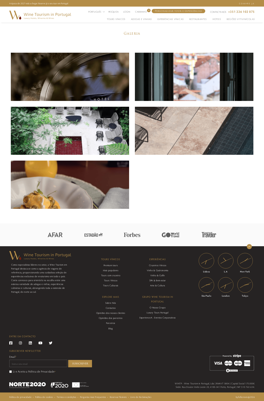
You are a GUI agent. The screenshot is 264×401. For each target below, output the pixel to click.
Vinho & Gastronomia (157, 270)
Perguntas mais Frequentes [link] (93, 396)
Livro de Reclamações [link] (140, 396)
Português (95, 11)
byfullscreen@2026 (245, 396)
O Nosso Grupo (157, 307)
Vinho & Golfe (157, 275)
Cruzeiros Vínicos (157, 265)
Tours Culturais (110, 285)
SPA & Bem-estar (157, 280)
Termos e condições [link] (66, 396)
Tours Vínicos (110, 280)
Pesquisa (113, 11)
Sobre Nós (110, 302)
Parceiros (110, 322)
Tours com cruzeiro (110, 275)
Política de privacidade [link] (20, 396)
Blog (110, 328)
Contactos (111, 307)
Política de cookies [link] (44, 396)
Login (126, 11)
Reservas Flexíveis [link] (118, 396)
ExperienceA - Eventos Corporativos (158, 317)
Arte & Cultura (157, 285)
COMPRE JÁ (247, 3)
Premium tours (111, 265)
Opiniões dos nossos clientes (110, 312)
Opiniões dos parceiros (110, 317)
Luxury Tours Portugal (157, 312)
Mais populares (110, 270)
